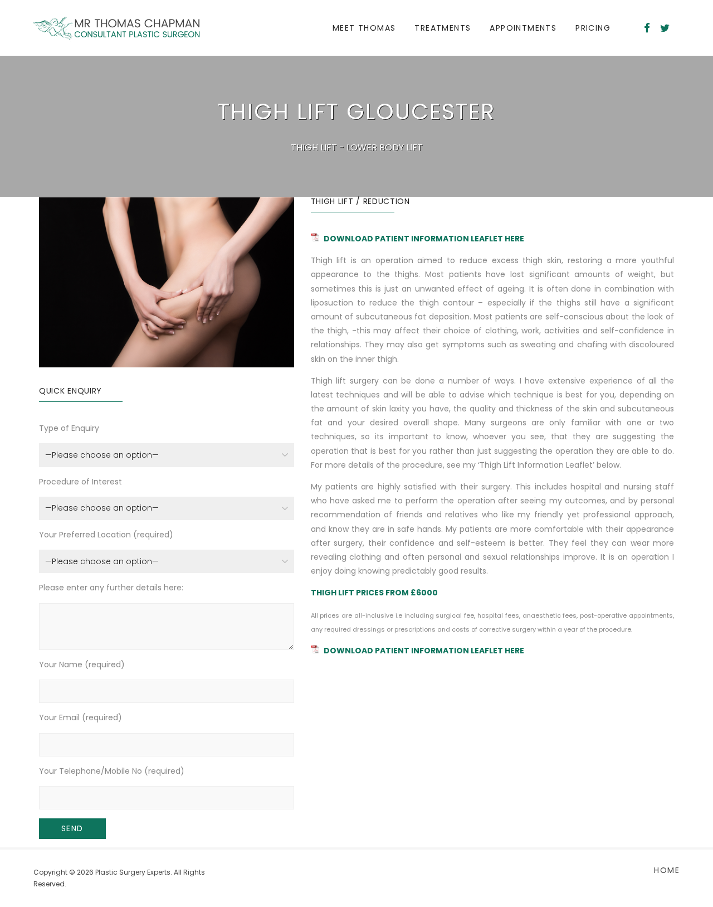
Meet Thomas (364, 27)
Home (667, 870)
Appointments (523, 27)
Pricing (593, 27)
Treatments (442, 27)
